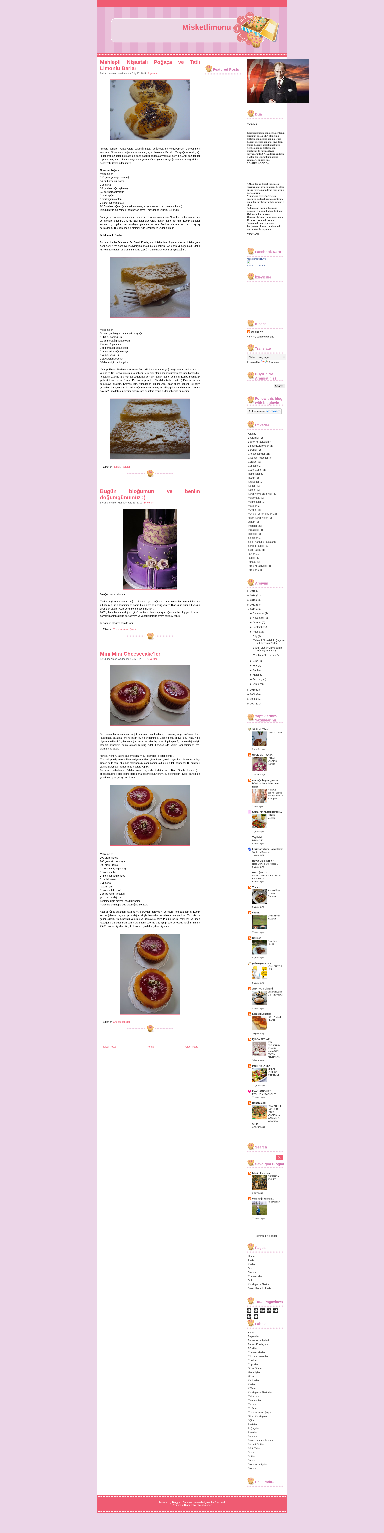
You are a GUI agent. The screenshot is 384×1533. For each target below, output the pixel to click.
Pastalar (252, 525)
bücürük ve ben (261, 1173)
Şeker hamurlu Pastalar (261, 541)
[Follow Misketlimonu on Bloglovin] (264, 413)
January (257, 684)
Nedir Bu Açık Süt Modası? (265, 864)
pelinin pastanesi (261, 963)
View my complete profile (260, 336)
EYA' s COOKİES (261, 1091)
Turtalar (252, 562)
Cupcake (253, 465)
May (255, 665)
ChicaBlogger (204, 1505)
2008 (253, 699)
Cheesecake (255, 1276)
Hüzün (251, 477)
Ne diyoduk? (274, 1201)
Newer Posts (109, 1046)
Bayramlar (253, 437)
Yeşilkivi (257, 837)
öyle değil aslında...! (263, 1198)
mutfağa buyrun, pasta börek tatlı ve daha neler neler (266, 783)
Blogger (272, 1236)
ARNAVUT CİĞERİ (262, 988)
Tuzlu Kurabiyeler (257, 566)
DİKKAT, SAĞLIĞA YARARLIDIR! (274, 1072)
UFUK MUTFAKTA (262, 754)
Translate (274, 362)
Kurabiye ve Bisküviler (260, 493)
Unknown (257, 332)
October (257, 622)
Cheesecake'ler (121, 1022)
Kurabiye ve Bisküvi (258, 1284)
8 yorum (152, 73)
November (258, 618)
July (255, 636)
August (256, 631)
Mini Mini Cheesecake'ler (130, 654)
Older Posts (191, 1046)
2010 (253, 689)
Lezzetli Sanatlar (261, 1014)
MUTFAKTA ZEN (261, 1066)
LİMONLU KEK (275, 732)
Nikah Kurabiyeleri (258, 517)
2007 (253, 703)
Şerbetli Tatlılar (256, 545)
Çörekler (252, 461)
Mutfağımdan (259, 872)
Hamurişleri (254, 473)
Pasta (251, 1260)
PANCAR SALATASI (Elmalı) (272, 761)
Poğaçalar (253, 529)
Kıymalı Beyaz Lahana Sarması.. (275, 893)
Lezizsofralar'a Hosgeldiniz (267, 849)
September (259, 627)
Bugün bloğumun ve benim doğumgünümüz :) (267, 649)
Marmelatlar (254, 501)
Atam (251, 433)
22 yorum (152, 659)
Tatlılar (116, 466)
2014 (253, 595)
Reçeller (252, 533)
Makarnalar (254, 497)
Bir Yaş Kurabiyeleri (258, 445)
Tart (250, 1268)
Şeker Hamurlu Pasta (259, 1288)
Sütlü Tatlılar (254, 550)
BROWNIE (257, 840)
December (258, 613)
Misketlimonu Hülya (256, 259)
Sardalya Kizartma (261, 852)
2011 (253, 609)
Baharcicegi (259, 1103)
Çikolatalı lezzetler (258, 457)
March (256, 674)
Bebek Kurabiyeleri (258, 441)
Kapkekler (253, 481)
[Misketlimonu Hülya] (248, 262)
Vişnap (256, 887)
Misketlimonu (206, 27)
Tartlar (251, 554)
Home (150, 1046)
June (255, 661)
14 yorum (149, 502)
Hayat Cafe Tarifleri (263, 860)
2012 (253, 604)
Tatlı (250, 1280)
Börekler (252, 449)
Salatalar (253, 537)
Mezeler (252, 505)
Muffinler (252, 509)
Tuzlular (125, 466)
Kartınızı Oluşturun (256, 265)
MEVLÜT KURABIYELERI (264, 1094)
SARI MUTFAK (260, 729)
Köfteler (252, 489)
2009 (253, 694)
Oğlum (251, 521)
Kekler (251, 485)
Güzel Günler (255, 469)
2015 (253, 591)
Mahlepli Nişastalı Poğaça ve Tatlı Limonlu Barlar (269, 642)
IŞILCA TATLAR (261, 1039)
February (258, 679)
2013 (253, 600)
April (255, 670)
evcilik (256, 912)
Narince (256, 938)
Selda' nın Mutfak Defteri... (267, 812)
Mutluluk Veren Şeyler (125, 629)
